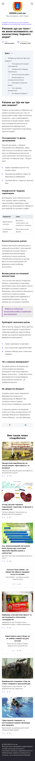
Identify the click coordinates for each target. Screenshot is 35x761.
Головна (5, 22)
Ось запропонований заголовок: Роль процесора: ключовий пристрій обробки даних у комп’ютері (16, 549)
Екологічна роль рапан (20, 74)
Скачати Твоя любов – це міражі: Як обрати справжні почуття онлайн (17, 572)
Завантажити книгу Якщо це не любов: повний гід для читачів (17, 638)
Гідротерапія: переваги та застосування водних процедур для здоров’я (16, 722)
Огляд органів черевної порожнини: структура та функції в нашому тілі (17, 507)
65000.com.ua (17, 13)
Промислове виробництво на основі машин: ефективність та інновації (15, 465)
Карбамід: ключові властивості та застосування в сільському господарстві (17, 617)
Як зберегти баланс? (20, 93)
